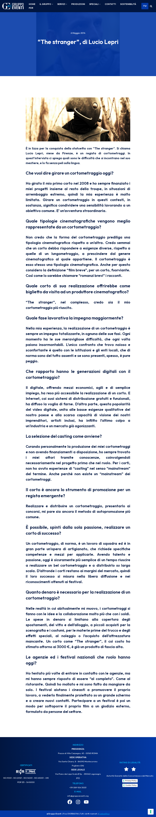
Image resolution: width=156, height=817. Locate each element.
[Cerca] (151, 6)
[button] (52, 4)
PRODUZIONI (78, 4)
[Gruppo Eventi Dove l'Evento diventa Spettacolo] (13, 6)
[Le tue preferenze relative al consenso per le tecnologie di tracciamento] (151, 812)
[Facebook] (70, 802)
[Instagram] (78, 802)
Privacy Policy (130, 781)
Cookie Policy (130, 785)
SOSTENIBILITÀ (128, 4)
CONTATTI (110, 4)
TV (145, 5)
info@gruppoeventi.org (78, 796)
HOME (32, 4)
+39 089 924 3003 (77, 787)
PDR (31, 8)
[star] (126, 769)
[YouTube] (86, 802)
